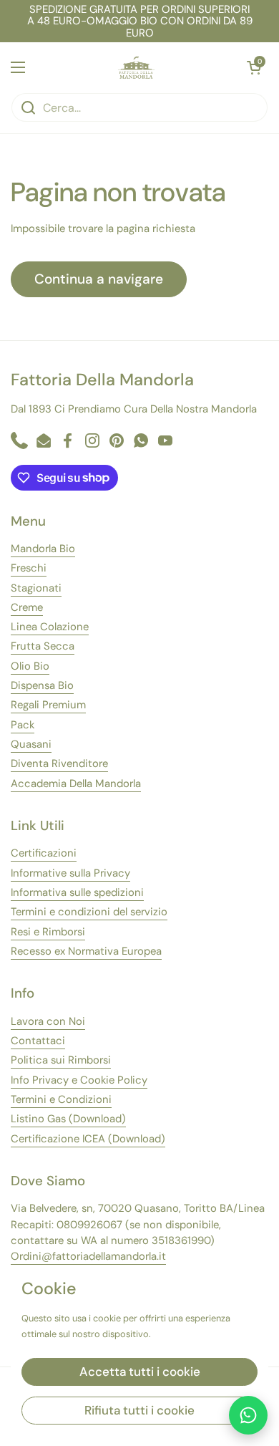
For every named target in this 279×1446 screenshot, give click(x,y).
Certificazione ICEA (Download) (88, 1139)
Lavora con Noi (48, 1021)
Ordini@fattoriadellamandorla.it (88, 1256)
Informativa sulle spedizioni (77, 892)
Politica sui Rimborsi (61, 1060)
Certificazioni (44, 853)
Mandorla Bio (43, 548)
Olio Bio (30, 666)
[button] (254, 67)
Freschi (28, 568)
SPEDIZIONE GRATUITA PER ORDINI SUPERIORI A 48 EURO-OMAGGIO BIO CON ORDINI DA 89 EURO (140, 21)
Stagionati (36, 588)
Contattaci (38, 1040)
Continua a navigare (98, 279)
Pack (22, 725)
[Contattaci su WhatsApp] (248, 1415)
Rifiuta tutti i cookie (139, 1410)
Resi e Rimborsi (48, 932)
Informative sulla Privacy (70, 873)
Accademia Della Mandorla (76, 783)
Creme (27, 607)
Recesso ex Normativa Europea (86, 951)
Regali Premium (48, 705)
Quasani (31, 744)
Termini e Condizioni (61, 1099)
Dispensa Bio (42, 685)
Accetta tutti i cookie (139, 1371)
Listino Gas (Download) (68, 1119)
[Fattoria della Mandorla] (136, 67)
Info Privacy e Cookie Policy (79, 1080)
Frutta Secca (42, 646)
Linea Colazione (50, 627)
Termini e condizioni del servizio (89, 912)
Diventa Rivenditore (59, 763)
